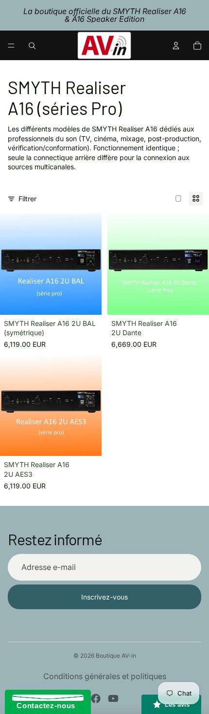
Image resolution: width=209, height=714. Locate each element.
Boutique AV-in (116, 655)
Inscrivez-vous (104, 597)
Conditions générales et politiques (104, 676)
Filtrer (27, 199)
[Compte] (176, 45)
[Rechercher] (32, 45)
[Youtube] (113, 698)
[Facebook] (96, 698)
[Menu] (11, 45)
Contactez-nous (43, 705)
